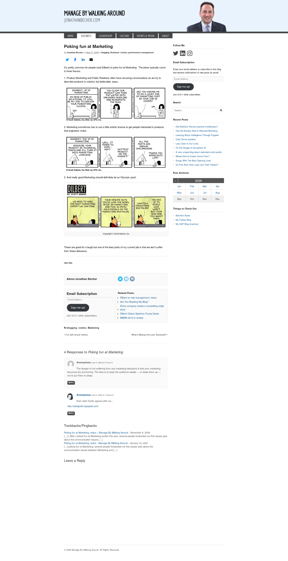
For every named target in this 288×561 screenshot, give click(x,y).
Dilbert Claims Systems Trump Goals (139, 313)
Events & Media (145, 36)
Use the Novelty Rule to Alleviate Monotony (197, 130)
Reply (71, 382)
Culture (124, 36)
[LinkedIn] (126, 279)
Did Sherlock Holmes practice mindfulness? (197, 126)
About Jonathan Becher (82, 279)
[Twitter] (120, 279)
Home (71, 36)
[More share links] (99, 59)
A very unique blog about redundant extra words (199, 152)
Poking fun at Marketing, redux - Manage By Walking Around (96, 443)
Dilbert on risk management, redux (138, 297)
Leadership (105, 36)
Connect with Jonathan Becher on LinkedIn (182, 53)
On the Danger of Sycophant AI (191, 147)
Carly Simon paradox (186, 139)
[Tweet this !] (67, 59)
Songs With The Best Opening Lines (193, 160)
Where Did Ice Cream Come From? (193, 156)
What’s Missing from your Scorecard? (149, 334)
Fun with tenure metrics (76, 334)
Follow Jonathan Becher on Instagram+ (189, 53)
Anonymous (83, 395)
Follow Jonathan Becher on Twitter (175, 53)
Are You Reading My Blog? (134, 301)
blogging (105, 52)
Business (86, 36)
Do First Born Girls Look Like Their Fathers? (197, 164)
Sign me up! (78, 307)
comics (123, 52)
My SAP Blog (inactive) (187, 223)
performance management (141, 52)
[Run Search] (221, 110)
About (165, 36)
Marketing (93, 327)
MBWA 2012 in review (131, 317)
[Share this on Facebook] (75, 59)
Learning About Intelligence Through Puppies (197, 135)
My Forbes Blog (183, 219)
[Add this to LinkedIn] (83, 59)
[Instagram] (132, 279)
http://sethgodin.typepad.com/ (83, 406)
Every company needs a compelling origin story (142, 307)
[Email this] (91, 59)
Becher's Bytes (183, 215)
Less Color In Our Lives (187, 143)
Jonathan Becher (75, 52)
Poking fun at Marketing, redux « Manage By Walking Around (96, 432)
